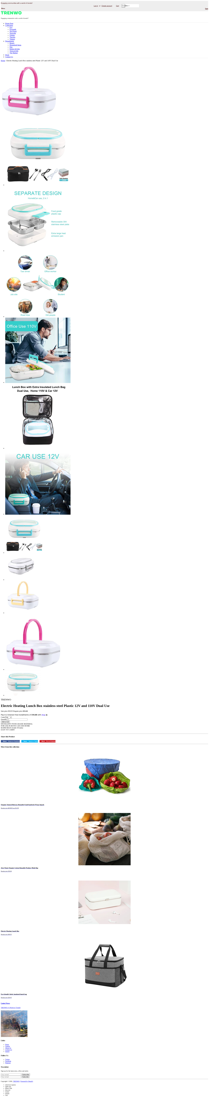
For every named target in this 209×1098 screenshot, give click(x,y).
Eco (11, 27)
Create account (107, 6)
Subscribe (25, 1077)
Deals (7, 55)
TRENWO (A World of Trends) (11, 1008)
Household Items (15, 45)
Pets (11, 47)
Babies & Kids (15, 49)
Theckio (12, 37)
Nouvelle (13, 33)
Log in (96, 6)
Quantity (4, 719)
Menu (3, 8)
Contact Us (9, 57)
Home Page (9, 23)
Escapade (13, 29)
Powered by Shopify (26, 1081)
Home (3, 61)
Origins (12, 35)
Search (7, 1051)
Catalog (7, 1046)
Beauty (12, 43)
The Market (14, 53)
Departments (9, 41)
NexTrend (13, 31)
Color (3, 717)
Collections (9, 25)
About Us (8, 1048)
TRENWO (16, 1081)
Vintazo (12, 39)
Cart (117, 6)
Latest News (5, 1003)
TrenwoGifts (14, 51)
